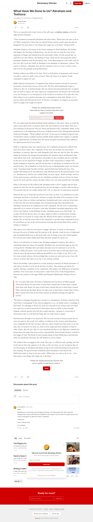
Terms (51, 509)
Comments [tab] (18, 390)
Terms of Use (55, 468)
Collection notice (59, 509)
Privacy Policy (60, 470)
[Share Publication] (70, 3)
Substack (37, 518)
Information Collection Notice (46, 470)
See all (17, 481)
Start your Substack (42, 513)
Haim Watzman (22, 21)
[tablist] (21, 390)
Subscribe (78, 3)
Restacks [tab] (25, 390)
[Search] (66, 3)
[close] (63, 445)
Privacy (46, 509)
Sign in (87, 3)
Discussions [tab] (27, 438)
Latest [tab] (20, 438)
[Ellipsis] (78, 406)
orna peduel (21, 407)
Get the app (55, 513)
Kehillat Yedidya (62, 32)
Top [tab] (16, 438)
